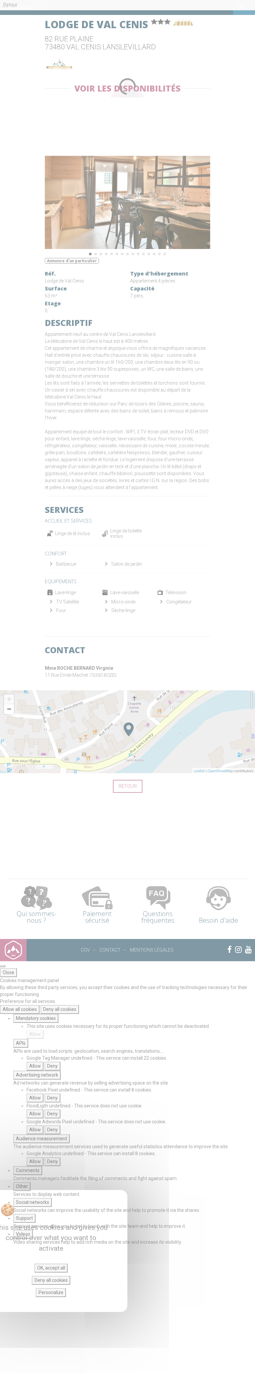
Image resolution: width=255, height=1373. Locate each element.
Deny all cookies (59, 1009)
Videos (23, 1234)
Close (8, 972)
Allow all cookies (20, 1009)
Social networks (32, 1202)
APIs (21, 1043)
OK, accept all (51, 1268)
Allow (35, 1034)
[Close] (2, 966)
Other (22, 1186)
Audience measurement (41, 1138)
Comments (28, 1170)
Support (24, 1218)
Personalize (51, 1292)
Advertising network (37, 1075)
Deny (52, 1066)
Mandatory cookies (36, 1018)
